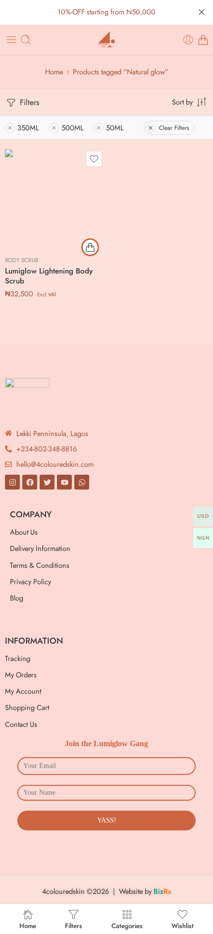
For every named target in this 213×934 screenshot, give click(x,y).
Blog (16, 598)
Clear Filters (174, 127)
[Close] (202, 12)
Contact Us (21, 724)
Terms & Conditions (39, 565)
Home (54, 71)
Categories (127, 925)
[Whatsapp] (81, 482)
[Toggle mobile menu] (11, 40)
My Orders (21, 674)
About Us (24, 532)
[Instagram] (12, 482)
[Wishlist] (94, 159)
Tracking (17, 658)
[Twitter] (47, 482)
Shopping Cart (27, 707)
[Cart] (203, 40)
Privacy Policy (30, 581)
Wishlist (182, 925)
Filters (28, 102)
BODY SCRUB (21, 260)
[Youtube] (64, 482)
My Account (23, 691)
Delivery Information (40, 548)
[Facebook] (29, 482)
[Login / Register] (188, 40)
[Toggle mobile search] (25, 39)
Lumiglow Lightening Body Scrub (49, 276)
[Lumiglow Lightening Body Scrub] (54, 198)
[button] (90, 247)
